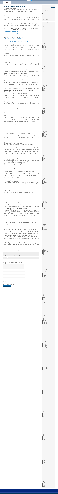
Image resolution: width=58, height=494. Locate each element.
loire (43, 252)
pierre (43, 316)
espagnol (44, 175)
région (38, 254)
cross (43, 160)
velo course (44, 457)
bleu (43, 118)
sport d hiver (44, 432)
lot (43, 254)
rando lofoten (44, 350)
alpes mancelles (45, 84)
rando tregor (44, 361)
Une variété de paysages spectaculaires (8, 30)
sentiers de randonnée (5, 255)
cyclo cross (44, 163)
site (43, 414)
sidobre (44, 413)
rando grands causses (45, 348)
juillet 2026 (44, 28)
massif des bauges (45, 269)
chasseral (44, 141)
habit (21, 253)
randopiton (44, 387)
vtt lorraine (44, 484)
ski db (43, 418)
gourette (44, 203)
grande (44, 211)
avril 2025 (44, 44)
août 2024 (44, 52)
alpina (43, 87)
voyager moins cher (45, 480)
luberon (44, 256)
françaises (44, 184)
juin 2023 (44, 67)
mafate (44, 257)
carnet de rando (45, 131)
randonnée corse (45, 369)
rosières (44, 394)
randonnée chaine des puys (46, 368)
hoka (43, 226)
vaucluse (44, 456)
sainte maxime (44, 398)
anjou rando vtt (44, 91)
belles (43, 113)
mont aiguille (44, 279)
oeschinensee (44, 301)
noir (43, 298)
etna (43, 177)
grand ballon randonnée (45, 209)
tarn (43, 437)
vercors (44, 465)
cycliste (44, 162)
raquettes (44, 389)
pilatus (44, 318)
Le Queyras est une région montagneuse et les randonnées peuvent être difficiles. (13, 38)
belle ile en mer (44, 111)
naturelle (44, 294)
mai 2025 (44, 43)
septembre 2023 (45, 64)
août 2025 (44, 40)
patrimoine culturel (24, 254)
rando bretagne (44, 344)
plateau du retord (45, 326)
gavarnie (44, 188)
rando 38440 (44, 341)
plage (43, 321)
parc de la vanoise (45, 305)
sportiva (44, 433)
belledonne (44, 112)
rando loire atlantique (45, 351)
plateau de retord (45, 323)
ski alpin (44, 417)
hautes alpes (44, 222)
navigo (43, 295)
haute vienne (44, 221)
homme (44, 227)
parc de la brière (45, 304)
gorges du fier (44, 200)
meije (43, 272)
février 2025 (44, 46)
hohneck (44, 225)
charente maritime (45, 139)
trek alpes (44, 442)
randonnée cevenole (45, 367)
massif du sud (44, 271)
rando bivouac (44, 343)
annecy (44, 92)
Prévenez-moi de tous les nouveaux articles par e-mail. (9, 284)
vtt (43, 481)
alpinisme (44, 88)
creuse (44, 159)
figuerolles (44, 181)
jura (43, 234)
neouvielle (44, 296)
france (43, 185)
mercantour (44, 275)
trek (43, 441)
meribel (44, 276)
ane (43, 89)
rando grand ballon (45, 347)
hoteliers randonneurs (45, 230)
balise (43, 105)
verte (43, 468)
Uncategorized (44, 445)
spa (43, 431)
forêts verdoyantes (15, 253)
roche (43, 391)
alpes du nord (44, 82)
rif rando (44, 390)
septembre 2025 (45, 39)
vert (43, 467)
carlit (43, 130)
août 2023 (44, 65)
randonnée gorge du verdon (46, 373)
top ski (44, 439)
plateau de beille (45, 322)
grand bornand (44, 210)
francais (44, 183)
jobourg (44, 233)
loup (43, 255)
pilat (43, 317)
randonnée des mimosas (46, 371)
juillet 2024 (44, 53)
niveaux (21, 254)
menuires (44, 273)
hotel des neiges (45, 228)
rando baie (44, 342)
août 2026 (44, 27)
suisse (43, 435)
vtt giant (44, 483)
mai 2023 (44, 68)
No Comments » (27, 255)
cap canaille (44, 128)
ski (43, 416)
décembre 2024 (45, 48)
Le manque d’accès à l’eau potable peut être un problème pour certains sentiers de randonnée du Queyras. (16, 41)
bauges (44, 108)
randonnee (23, 255)
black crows (44, 116)
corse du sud (44, 157)
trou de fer (44, 443)
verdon (44, 466)
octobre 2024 (44, 50)
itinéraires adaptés (28, 253)
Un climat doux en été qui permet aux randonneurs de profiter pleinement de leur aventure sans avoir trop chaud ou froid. (17, 33)
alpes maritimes (45, 85)
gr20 (43, 206)
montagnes (15, 254)
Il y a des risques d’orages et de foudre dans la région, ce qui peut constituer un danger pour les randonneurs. (16, 39)
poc (43, 327)
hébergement (44, 223)
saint (43, 396)
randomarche (44, 364)
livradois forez (44, 249)
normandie (44, 300)
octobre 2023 (44, 63)
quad (43, 339)
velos (43, 463)
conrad (44, 155)
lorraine (44, 253)
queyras (21, 255)
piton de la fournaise (45, 319)
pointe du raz (44, 328)
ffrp (43, 180)
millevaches (44, 277)
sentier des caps (45, 409)
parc (43, 303)
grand (43, 207)
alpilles (44, 86)
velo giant (44, 459)
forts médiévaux (19, 253)
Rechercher (52, 7)
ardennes (44, 93)
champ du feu (44, 136)
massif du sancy (45, 270)
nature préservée (18, 254)
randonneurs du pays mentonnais (46, 386)
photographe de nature (45, 315)
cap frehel (44, 129)
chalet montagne (45, 134)
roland (43, 392)
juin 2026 (44, 29)
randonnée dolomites (45, 372)
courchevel (44, 158)
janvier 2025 (44, 47)
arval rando (44, 95)
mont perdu (44, 280)
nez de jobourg (44, 297)
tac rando (44, 436)
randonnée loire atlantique (46, 375)
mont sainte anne (45, 281)
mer (43, 274)
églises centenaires (10, 253)
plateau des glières (45, 324)
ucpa (43, 444)
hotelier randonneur (45, 229)
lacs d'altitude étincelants (33, 253)
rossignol (44, 395)
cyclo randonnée (45, 164)
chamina (44, 135)
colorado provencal (45, 154)
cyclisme (44, 161)
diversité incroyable (5, 253)
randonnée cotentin (45, 370)
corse (43, 156)
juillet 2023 (44, 66)
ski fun (43, 421)
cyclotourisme (44, 165)
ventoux (44, 464)
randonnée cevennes (45, 366)
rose (43, 393)
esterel (44, 176)
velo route (44, 460)
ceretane (44, 132)
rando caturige (44, 346)
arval (43, 94)
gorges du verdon (45, 202)
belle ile (44, 110)
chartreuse (44, 140)
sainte (43, 397)
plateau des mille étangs (45, 325)
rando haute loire (45, 349)
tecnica (44, 438)
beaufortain (44, 109)
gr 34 (43, 205)
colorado (44, 153)
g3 (43, 187)
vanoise (44, 455)
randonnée (36, 254)
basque (44, 107)
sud (43, 434)
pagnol (44, 302)
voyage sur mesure (45, 479)
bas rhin (44, 106)
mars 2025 (44, 45)
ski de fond (44, 419)
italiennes (44, 232)
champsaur (44, 137)
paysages (28, 254)
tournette (44, 440)
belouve (44, 114)
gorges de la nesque (45, 199)
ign (43, 231)
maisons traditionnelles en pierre (9, 254)
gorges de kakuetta (45, 198)
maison (44, 258)
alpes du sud (44, 83)
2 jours (44, 72)
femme (44, 179)
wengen (44, 486)
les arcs (44, 247)
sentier (44, 408)
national (44, 293)
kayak (43, 235)
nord (43, 299)
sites (43, 415)
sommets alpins (10, 255)
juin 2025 (44, 42)
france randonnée (45, 186)
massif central (44, 268)
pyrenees (44, 338)
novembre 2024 (44, 49)
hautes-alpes (24, 253)
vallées (13, 255)
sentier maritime (45, 410)
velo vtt (44, 462)
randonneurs (44, 385)
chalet (43, 133)
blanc (43, 117)
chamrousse (44, 138)
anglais (44, 90)
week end (44, 485)
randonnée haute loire (45, 374)
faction (44, 178)
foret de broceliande (45, 182)
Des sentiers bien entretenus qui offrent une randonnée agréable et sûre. (12, 31)
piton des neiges (45, 320)
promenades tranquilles (31, 254)
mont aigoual (44, 278)
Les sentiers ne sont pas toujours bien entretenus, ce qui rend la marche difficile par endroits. (14, 40)
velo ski (44, 461)
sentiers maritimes (45, 412)
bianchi (44, 115)
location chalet (44, 250)
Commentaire (4, 263)
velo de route (44, 458)
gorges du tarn (44, 201)
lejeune (44, 246)
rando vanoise (44, 362)
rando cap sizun (45, 345)
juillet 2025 (44, 41)
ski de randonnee (45, 420)
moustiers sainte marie (45, 291)
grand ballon (44, 208)
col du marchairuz (45, 152)
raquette (44, 388)
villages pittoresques (16, 255)
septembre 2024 (45, 51)
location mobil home (45, 251)
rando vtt (44, 363)
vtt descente (44, 482)
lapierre (44, 245)
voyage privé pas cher (45, 478)
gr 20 (43, 204)
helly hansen (44, 224)
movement (44, 292)
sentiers (44, 411)
